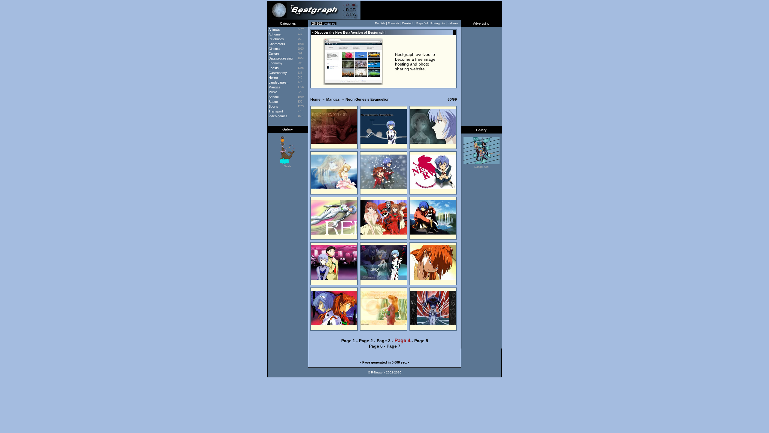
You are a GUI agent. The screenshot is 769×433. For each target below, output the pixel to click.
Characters (276, 44)
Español (422, 23)
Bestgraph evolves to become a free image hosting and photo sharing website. (415, 61)
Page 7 (393, 346)
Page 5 (421, 340)
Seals (287, 166)
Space (273, 101)
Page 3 (384, 340)
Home (315, 99)
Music (272, 92)
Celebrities (276, 39)
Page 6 (376, 346)
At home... (275, 34)
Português (437, 23)
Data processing (280, 58)
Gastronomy (277, 73)
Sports (273, 106)
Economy (275, 63)
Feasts (273, 68)
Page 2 (366, 340)
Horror (273, 77)
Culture (273, 53)
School (273, 97)
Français (394, 23)
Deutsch (408, 23)
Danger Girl (481, 166)
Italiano (453, 23)
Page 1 (348, 340)
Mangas (274, 87)
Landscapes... (278, 82)
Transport (275, 111)
